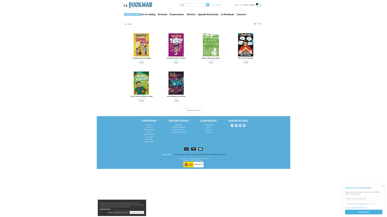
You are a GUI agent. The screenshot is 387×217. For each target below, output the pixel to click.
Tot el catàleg (148, 14)
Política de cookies (178, 130)
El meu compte (249, 5)
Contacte (241, 14)
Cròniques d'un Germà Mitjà (141, 58)
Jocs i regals (149, 137)
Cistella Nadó (149, 142)
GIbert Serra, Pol (211, 60)
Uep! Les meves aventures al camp (141, 96)
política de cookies (105, 209)
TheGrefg (245, 60)
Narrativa (149, 125)
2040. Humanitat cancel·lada (176, 96)
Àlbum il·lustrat (149, 130)
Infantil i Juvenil (149, 134)
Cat (236, 5)
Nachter (141, 60)
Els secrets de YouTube (245, 58)
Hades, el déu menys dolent (211, 58)
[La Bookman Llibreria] (138, 5)
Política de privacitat (178, 132)
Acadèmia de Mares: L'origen (176, 58)
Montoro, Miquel (141, 98)
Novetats (162, 14)
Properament (177, 14)
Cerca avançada (216, 5)
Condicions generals (179, 127)
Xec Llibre (148, 139)
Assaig (149, 127)
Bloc (208, 127)
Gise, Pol (176, 98)
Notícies (191, 14)
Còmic (149, 132)
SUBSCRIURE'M (364, 212)
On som (208, 132)
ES (240, 5)
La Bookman (227, 14)
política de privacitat (369, 204)
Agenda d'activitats (208, 14)
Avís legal (178, 125)
